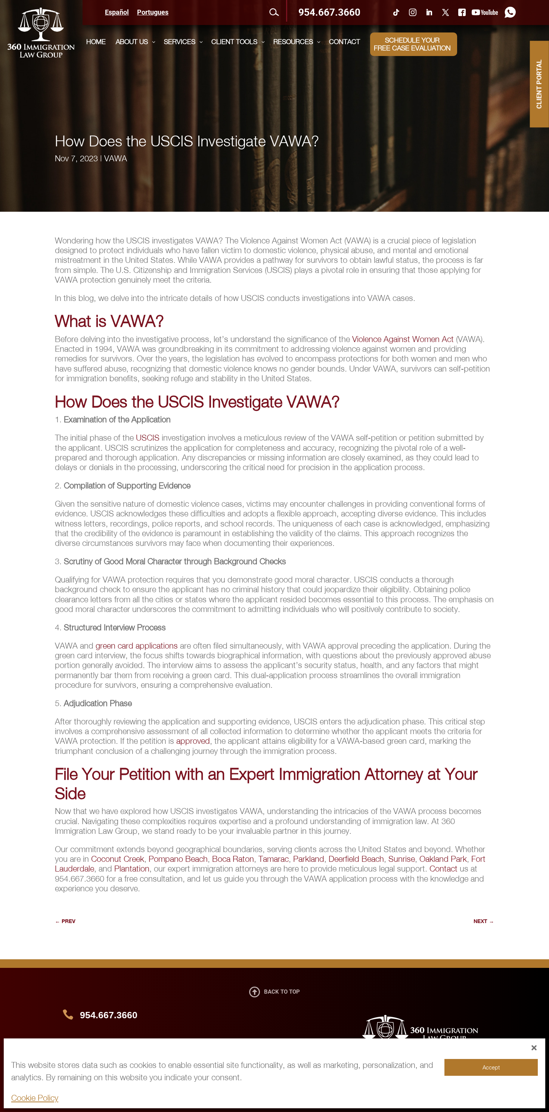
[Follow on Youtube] (485, 12)
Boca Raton (233, 859)
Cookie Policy (34, 1098)
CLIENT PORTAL (539, 84)
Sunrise (401, 859)
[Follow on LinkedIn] (429, 12)
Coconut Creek (117, 859)
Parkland (308, 859)
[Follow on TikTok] (396, 12)
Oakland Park (443, 859)
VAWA (115, 158)
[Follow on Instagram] (412, 12)
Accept (491, 1067)
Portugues (152, 13)
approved (193, 741)
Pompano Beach (178, 859)
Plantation (131, 868)
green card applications (137, 645)
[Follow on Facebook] (462, 12)
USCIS (147, 437)
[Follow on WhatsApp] (508, 12)
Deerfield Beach (356, 859)
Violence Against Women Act (403, 339)
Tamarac (273, 859)
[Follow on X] (445, 12)
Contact (443, 868)
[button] (534, 1048)
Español (117, 13)
